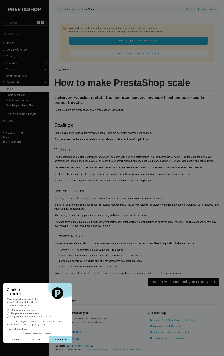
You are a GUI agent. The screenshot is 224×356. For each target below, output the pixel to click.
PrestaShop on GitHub (16, 133)
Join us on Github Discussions (167, 326)
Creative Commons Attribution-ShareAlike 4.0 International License (113, 349)
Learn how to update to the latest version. (138, 53)
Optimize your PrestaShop (20, 105)
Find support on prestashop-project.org (172, 332)
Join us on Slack (14, 142)
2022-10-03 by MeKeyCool (80, 346)
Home (60, 9)
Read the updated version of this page (138, 40)
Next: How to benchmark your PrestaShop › (183, 282)
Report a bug (11, 137)
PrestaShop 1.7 (76, 9)
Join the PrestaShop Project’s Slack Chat (173, 320)
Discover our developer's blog (168, 338)
